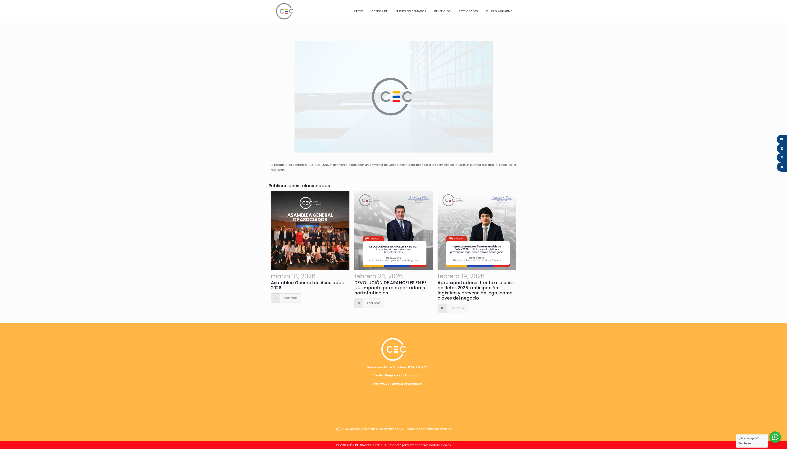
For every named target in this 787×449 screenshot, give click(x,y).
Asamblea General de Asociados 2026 (307, 285)
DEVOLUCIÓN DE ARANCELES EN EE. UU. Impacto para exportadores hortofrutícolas (390, 288)
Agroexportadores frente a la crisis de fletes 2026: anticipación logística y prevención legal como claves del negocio (476, 290)
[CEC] (284, 11)
